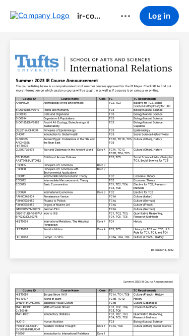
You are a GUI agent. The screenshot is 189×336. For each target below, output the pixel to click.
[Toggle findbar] (20, 311)
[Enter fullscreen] (169, 311)
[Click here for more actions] (125, 16)
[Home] (40, 16)
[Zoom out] (78, 311)
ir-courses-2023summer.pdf (89, 16)
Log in (159, 16)
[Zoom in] (112, 311)
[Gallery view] (151, 311)
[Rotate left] (132, 311)
